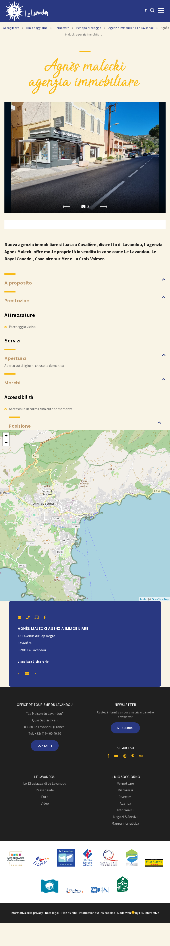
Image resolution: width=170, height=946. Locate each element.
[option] (85, 157)
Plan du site (69, 913)
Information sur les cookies (97, 913)
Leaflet (143, 599)
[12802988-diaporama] (85, 157)
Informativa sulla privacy (27, 913)
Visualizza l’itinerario (33, 662)
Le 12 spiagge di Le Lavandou (44, 783)
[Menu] (161, 10)
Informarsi (125, 810)
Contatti (44, 746)
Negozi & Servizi (125, 816)
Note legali (52, 913)
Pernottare (62, 28)
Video (45, 803)
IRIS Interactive (149, 913)
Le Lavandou (44, 776)
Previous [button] (66, 206)
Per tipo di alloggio (89, 28)
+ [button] (6, 435)
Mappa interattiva (125, 823)
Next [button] (103, 206)
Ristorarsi (125, 790)
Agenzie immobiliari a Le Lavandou (131, 28)
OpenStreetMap (160, 599)
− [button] (6, 442)
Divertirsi (125, 796)
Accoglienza (11, 28)
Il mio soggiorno (37, 28)
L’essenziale (45, 790)
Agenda (125, 803)
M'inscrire (125, 728)
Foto (44, 796)
